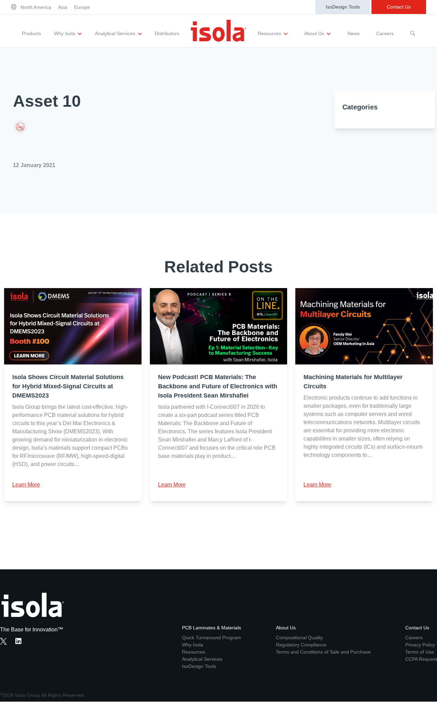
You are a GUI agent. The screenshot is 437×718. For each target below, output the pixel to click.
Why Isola (65, 33)
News (354, 33)
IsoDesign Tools (343, 7)
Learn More (26, 485)
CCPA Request (421, 659)
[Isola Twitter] (3, 641)
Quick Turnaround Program (211, 637)
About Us (314, 33)
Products (31, 33)
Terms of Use (419, 652)
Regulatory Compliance (301, 644)
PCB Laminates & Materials (211, 627)
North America (35, 7)
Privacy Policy (420, 644)
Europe (82, 7)
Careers (385, 33)
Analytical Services (116, 33)
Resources (270, 33)
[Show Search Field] (412, 31)
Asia (62, 7)
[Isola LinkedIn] (20, 642)
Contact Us (399, 7)
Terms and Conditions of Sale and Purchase (323, 652)
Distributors (167, 33)
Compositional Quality (299, 637)
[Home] (218, 31)
